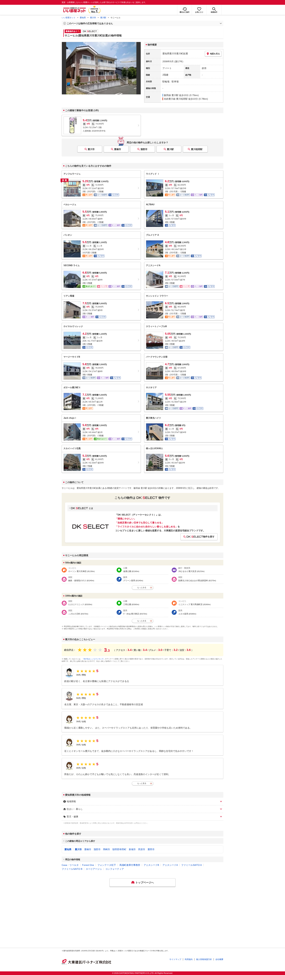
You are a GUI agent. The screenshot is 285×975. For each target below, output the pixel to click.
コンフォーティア (114, 869)
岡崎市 (106, 849)
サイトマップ (175, 959)
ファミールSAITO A (191, 865)
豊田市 (151, 849)
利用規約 (189, 959)
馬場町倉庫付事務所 (129, 865)
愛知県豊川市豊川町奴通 (175, 53)
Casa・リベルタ (70, 865)
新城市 (132, 849)
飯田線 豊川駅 (171, 95)
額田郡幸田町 (119, 849)
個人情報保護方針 (204, 959)
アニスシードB (151, 865)
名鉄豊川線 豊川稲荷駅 (176, 99)
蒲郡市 (144, 149)
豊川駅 (103, 17)
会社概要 (219, 959)
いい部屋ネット (69, 17)
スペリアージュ (94, 869)
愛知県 (83, 17)
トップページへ (144, 882)
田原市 (141, 849)
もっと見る (141, 783)
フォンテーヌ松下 (106, 865)
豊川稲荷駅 (197, 149)
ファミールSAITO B (72, 869)
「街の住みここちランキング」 (93, 659)
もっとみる (141, 587)
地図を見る (215, 54)
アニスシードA (170, 865)
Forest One (88, 865)
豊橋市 (117, 149)
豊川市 (93, 17)
